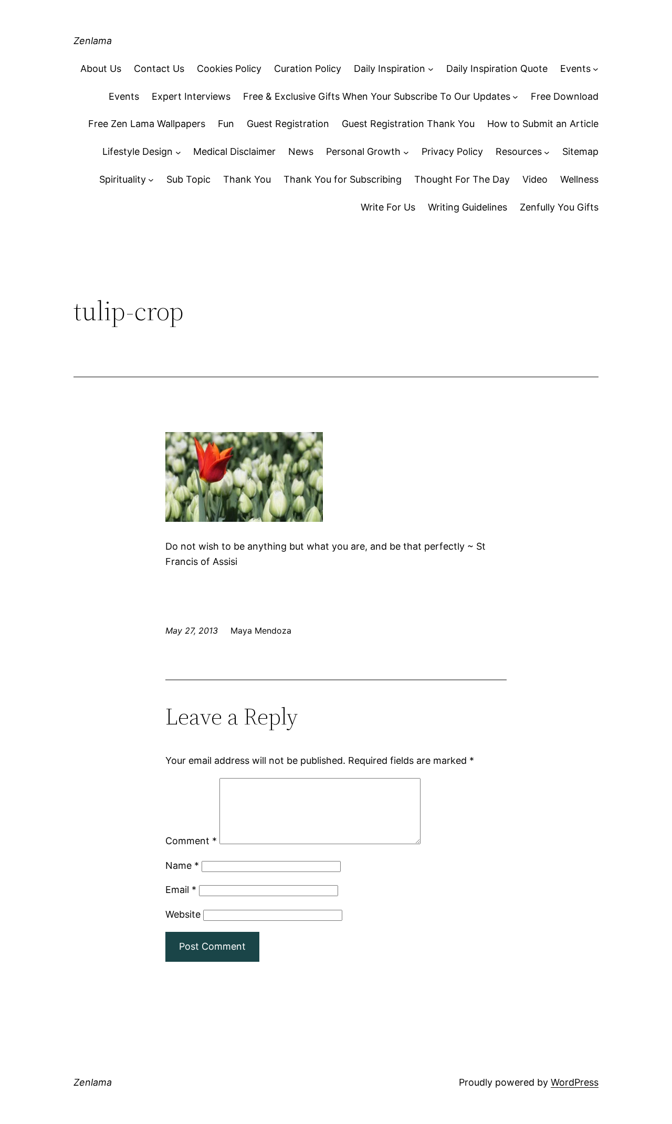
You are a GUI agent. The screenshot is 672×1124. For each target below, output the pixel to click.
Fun (226, 123)
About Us (100, 68)
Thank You (247, 179)
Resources (519, 151)
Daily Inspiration (389, 68)
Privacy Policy (452, 151)
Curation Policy (307, 68)
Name (182, 865)
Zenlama (93, 40)
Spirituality (122, 179)
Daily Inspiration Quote (497, 68)
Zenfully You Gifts (559, 207)
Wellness (579, 179)
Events (575, 68)
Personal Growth (363, 151)
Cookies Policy (229, 68)
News (300, 151)
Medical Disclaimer (234, 151)
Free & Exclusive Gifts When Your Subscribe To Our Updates (376, 96)
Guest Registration (288, 123)
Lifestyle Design (137, 151)
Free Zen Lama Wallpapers (146, 123)
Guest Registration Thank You (408, 123)
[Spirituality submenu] (151, 180)
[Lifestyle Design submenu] (178, 152)
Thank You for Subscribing (343, 179)
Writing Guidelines (467, 207)
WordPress (574, 1082)
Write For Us (388, 207)
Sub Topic (188, 179)
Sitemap (580, 151)
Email (180, 889)
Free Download (564, 96)
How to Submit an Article (542, 123)
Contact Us (159, 68)
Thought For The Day (462, 179)
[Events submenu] (595, 69)
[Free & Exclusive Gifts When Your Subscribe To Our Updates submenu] (515, 97)
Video (535, 179)
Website (183, 914)
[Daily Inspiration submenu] (431, 69)
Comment (191, 840)
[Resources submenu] (547, 152)
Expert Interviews (191, 96)
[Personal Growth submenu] (406, 152)
